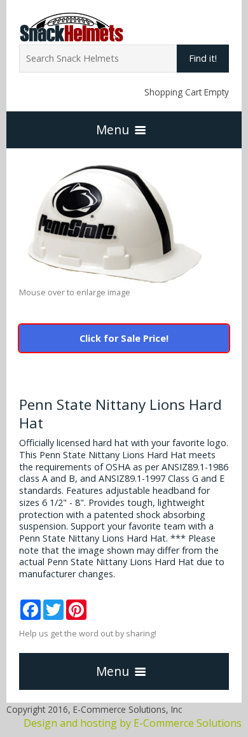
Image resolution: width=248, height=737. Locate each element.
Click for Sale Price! (124, 338)
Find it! (203, 58)
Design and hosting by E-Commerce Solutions (133, 723)
